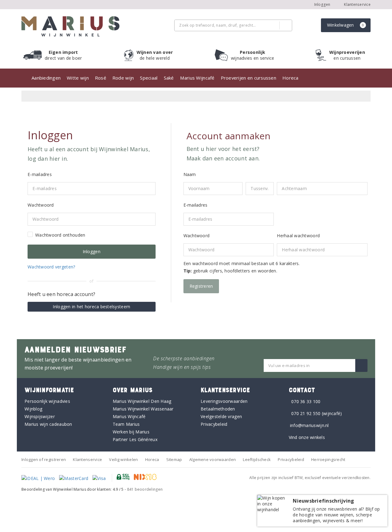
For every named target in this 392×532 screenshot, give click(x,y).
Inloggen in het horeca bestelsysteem (91, 306)
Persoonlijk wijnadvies (47, 401)
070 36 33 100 (305, 401)
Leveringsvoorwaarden (224, 401)
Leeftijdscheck (257, 459)
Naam (189, 174)
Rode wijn (123, 78)
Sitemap (174, 459)
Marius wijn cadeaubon (48, 424)
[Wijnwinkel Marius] (70, 26)
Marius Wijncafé (197, 78)
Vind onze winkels (307, 437)
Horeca (290, 78)
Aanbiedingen (46, 78)
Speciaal (148, 78)
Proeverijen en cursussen (248, 78)
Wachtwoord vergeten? (51, 267)
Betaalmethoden (218, 409)
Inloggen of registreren (43, 459)
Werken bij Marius (131, 432)
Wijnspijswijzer (39, 416)
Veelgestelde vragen (221, 416)
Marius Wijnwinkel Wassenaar (143, 409)
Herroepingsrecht (328, 459)
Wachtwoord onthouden (60, 235)
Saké (169, 78)
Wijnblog (33, 409)
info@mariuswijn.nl (309, 425)
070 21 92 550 (305, 413)
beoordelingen (145, 489)
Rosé (100, 78)
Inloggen (322, 4)
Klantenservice (357, 4)
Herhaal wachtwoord (298, 235)
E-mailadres (195, 205)
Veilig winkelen (123, 459)
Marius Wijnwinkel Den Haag (142, 401)
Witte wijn (78, 78)
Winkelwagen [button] (345, 25)
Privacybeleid (214, 424)
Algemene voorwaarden (212, 459)
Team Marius (126, 424)
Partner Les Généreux (135, 439)
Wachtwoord (196, 235)
